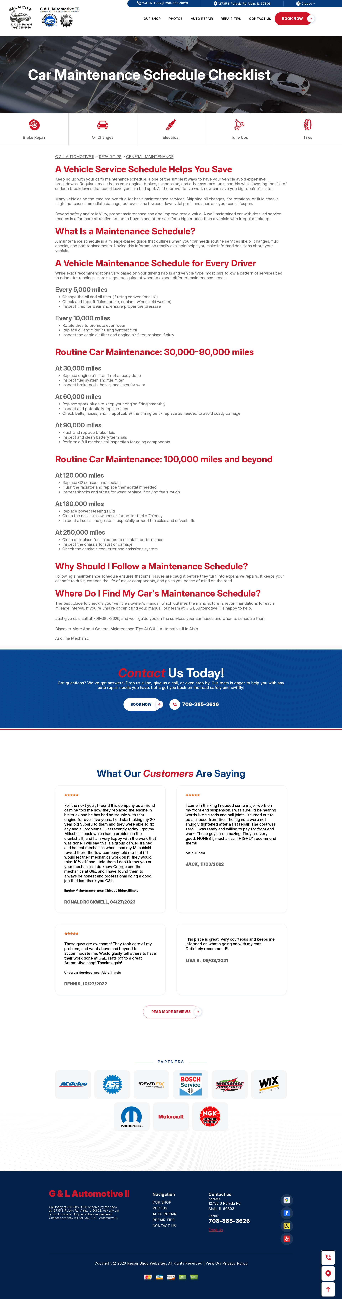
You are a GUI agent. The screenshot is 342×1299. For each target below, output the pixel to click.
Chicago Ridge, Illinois (121, 890)
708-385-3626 (106, 618)
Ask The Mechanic (72, 638)
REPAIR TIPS (231, 19)
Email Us (216, 1230)
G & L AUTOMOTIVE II (74, 156)
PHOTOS (176, 19)
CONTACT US (260, 19)
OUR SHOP (152, 19)
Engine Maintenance (80, 890)
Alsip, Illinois (195, 853)
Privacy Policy (235, 1263)
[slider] (71, 795)
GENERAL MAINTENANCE (149, 156)
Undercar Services (78, 972)
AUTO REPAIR (202, 19)
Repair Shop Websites (146, 1263)
